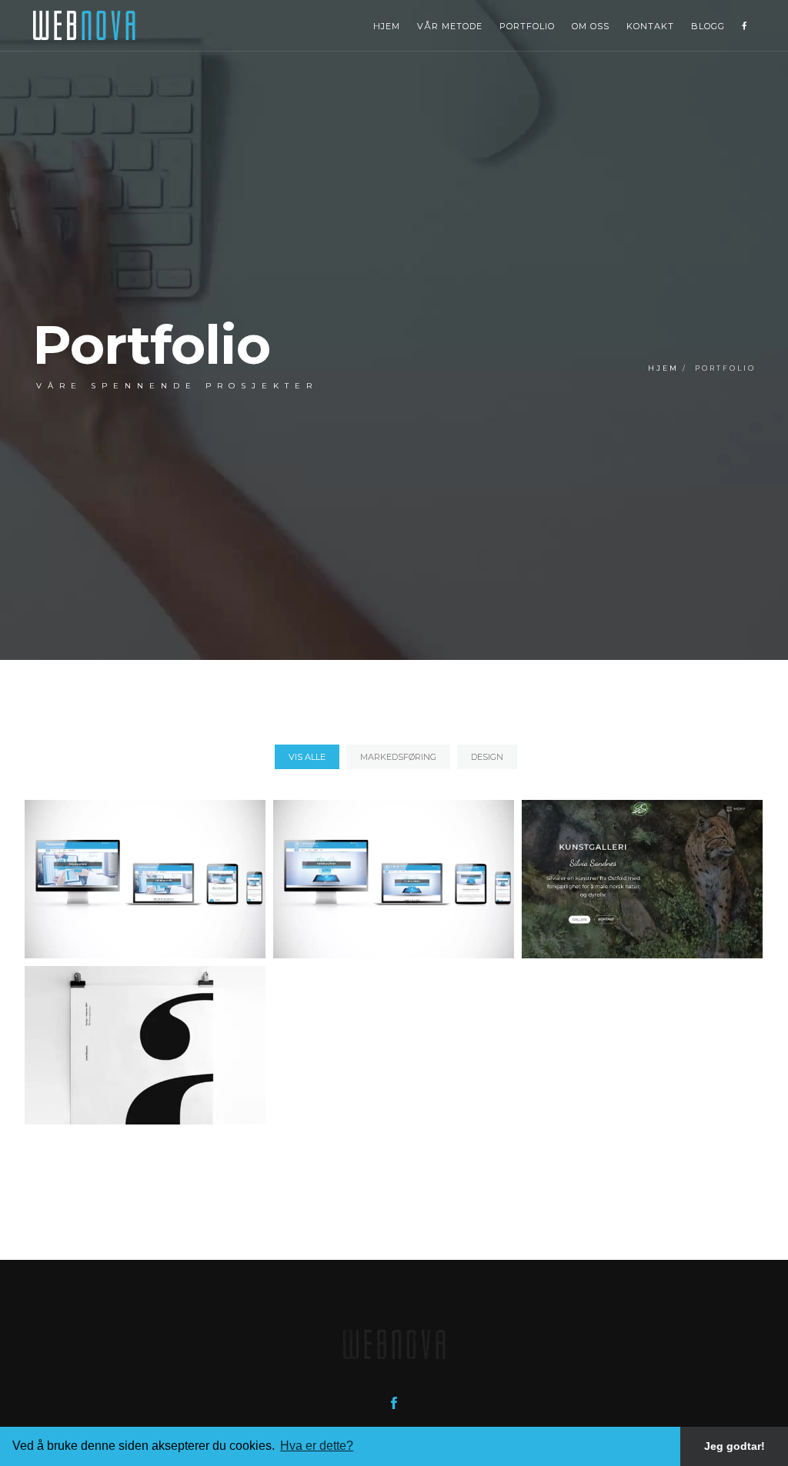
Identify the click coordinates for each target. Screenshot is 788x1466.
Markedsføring (398, 756)
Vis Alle (307, 756)
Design (487, 756)
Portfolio (527, 26)
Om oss (590, 26)
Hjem (386, 26)
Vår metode (449, 26)
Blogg (708, 26)
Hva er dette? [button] (316, 1445)
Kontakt (650, 26)
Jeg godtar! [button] (734, 1446)
